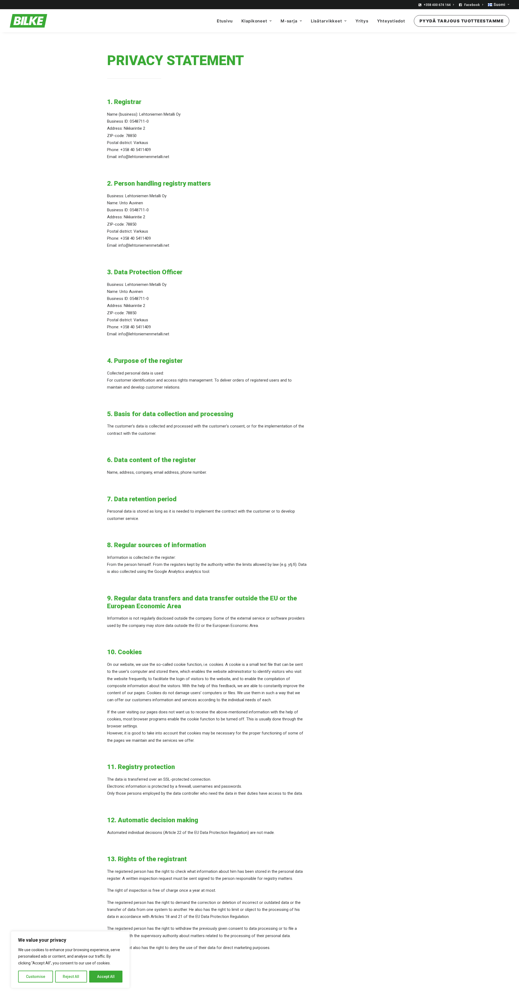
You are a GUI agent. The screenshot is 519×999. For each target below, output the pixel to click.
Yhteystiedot (391, 21)
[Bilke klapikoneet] (28, 21)
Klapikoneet (254, 21)
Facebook (472, 5)
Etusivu (225, 21)
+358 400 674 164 (437, 5)
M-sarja (289, 21)
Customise (35, 976)
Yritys (361, 21)
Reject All (71, 976)
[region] (70, 959)
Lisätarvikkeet (326, 21)
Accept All (106, 976)
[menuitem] (437, 5)
